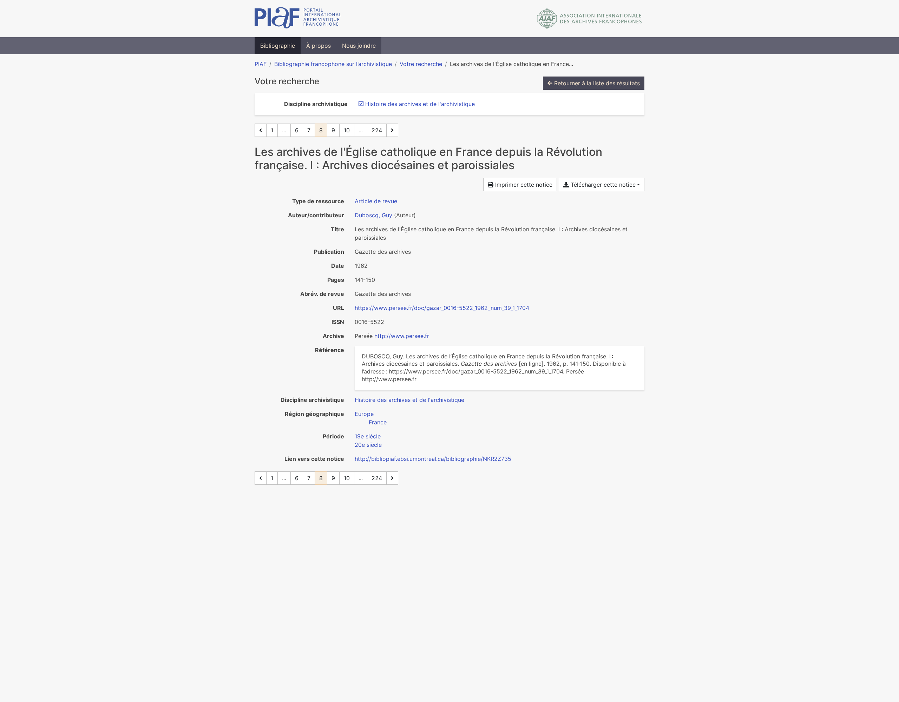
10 (347, 130)
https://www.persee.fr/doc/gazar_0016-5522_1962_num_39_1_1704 (442, 307)
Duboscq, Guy (373, 215)
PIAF (261, 63)
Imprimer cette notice (522, 184)
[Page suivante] (392, 130)
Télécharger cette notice (602, 184)
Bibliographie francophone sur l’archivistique (333, 63)
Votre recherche (421, 63)
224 (377, 130)
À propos (318, 45)
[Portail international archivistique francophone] (298, 18)
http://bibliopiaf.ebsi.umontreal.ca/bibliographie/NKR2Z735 (433, 458)
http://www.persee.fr (401, 335)
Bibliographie (277, 45)
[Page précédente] (261, 130)
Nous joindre (359, 45)
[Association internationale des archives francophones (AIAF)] (589, 18)
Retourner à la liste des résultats (596, 83)
